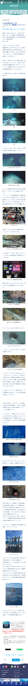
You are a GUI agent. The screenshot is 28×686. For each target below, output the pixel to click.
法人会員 (12, 12)
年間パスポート (21, 684)
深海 (4, 29)
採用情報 (3, 674)
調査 (11, 29)
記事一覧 (14, 655)
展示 (2, 684)
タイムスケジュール (11, 684)
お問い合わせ (17, 676)
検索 (22, 2)
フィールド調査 (14, 8)
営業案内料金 (16, 684)
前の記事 (8, 655)
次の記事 (20, 655)
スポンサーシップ (22, 12)
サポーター (4, 12)
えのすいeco (4, 10)
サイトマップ (17, 670)
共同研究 (22, 29)
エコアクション (14, 10)
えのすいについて (5, 670)
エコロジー (23, 10)
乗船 (8, 29)
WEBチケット (18, 3)
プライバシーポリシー (18, 674)
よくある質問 (4, 672)
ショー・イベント (6, 684)
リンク (3, 676)
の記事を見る (15, 660)
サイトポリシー (17, 672)
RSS (23, 660)
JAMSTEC (16, 29)
